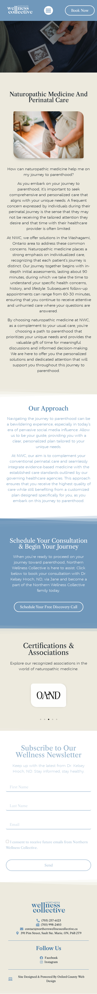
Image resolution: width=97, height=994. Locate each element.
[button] (48, 10)
